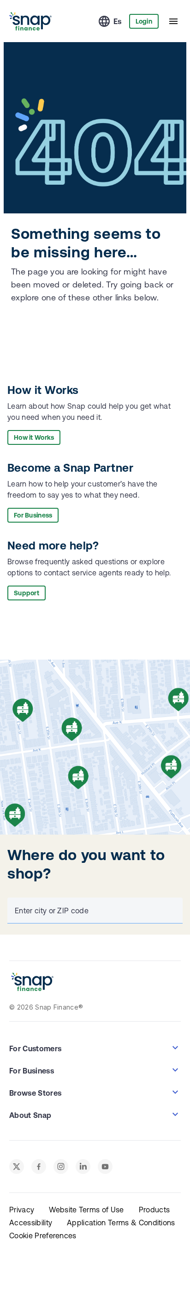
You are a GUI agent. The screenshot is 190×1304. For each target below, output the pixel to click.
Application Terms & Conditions (121, 1222)
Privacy (21, 1209)
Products (154, 1209)
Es (117, 21)
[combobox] (93, 910)
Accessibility (30, 1222)
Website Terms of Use (86, 1209)
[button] (95, 1047)
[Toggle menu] (173, 21)
